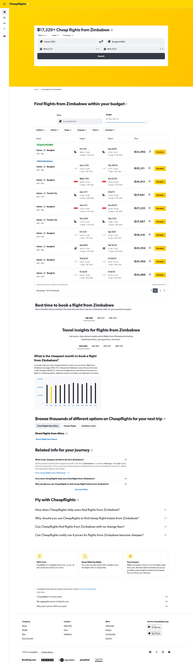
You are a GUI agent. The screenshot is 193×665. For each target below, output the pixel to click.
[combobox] (42, 35)
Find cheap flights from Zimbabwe (50, 473)
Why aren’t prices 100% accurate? (52, 606)
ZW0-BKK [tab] (83, 346)
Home (36, 89)
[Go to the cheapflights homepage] (19, 4)
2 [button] (160, 290)
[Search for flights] (4, 12)
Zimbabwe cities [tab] (89, 426)
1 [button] (155, 290)
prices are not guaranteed (87, 589)
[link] (150, 652)
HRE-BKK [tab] (89, 318)
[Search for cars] (4, 23)
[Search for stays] (4, 17)
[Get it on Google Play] (154, 626)
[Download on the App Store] (154, 633)
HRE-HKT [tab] (101, 318)
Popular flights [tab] (70, 426)
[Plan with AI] (4, 28)
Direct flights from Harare (46, 439)
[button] (4, 4)
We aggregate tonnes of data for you (53, 601)
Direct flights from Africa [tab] (47, 426)
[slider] (146, 122)
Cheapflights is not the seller (49, 596)
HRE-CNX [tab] (113, 318)
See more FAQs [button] (81, 489)
